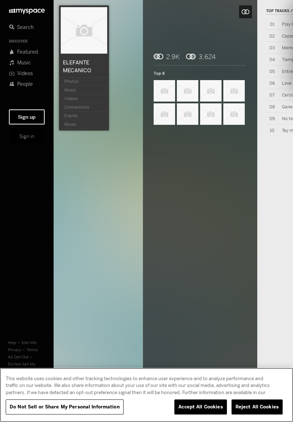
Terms (32, 349)
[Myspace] (27, 9)
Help (12, 342)
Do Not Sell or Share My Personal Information (65, 406)
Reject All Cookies (257, 406)
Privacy (14, 349)
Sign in (26, 136)
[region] (146, 395)
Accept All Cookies (200, 406)
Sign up (27, 117)
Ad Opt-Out (18, 356)
